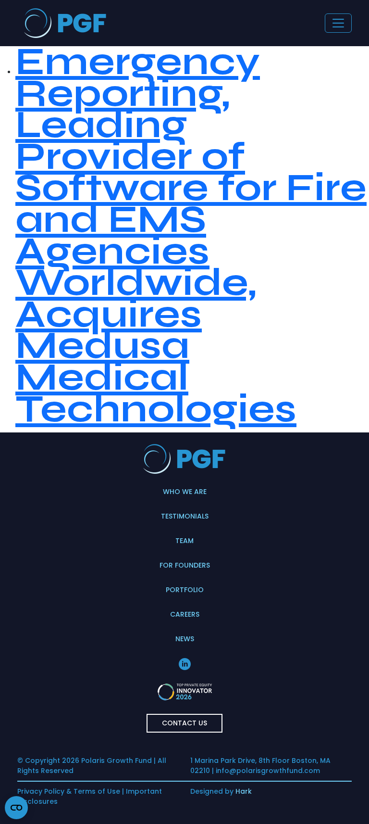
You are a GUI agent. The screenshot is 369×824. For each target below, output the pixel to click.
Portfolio (185, 590)
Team (184, 540)
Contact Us (184, 723)
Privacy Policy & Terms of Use (68, 791)
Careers (184, 614)
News (184, 639)
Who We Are (185, 491)
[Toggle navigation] (338, 23)
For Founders (185, 565)
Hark (243, 791)
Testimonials (185, 516)
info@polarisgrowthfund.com (268, 770)
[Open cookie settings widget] (16, 807)
